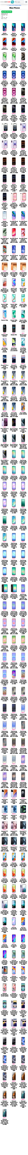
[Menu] (26, 1)
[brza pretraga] (16, 2)
